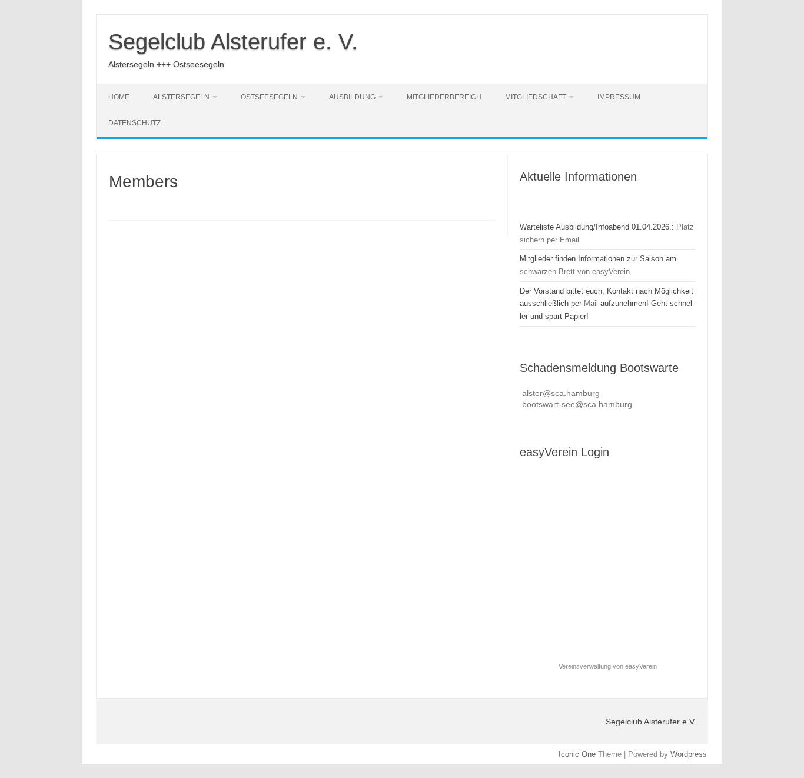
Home (118, 97)
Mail (591, 303)
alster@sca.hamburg (561, 393)
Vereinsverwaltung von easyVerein (608, 666)
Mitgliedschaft (535, 97)
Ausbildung (352, 97)
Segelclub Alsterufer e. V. (233, 41)
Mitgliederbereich (444, 97)
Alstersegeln (181, 97)
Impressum (618, 97)
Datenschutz (134, 123)
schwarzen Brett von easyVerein (575, 271)
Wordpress (688, 754)
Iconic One (577, 754)
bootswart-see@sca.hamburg (577, 404)
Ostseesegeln (269, 97)
